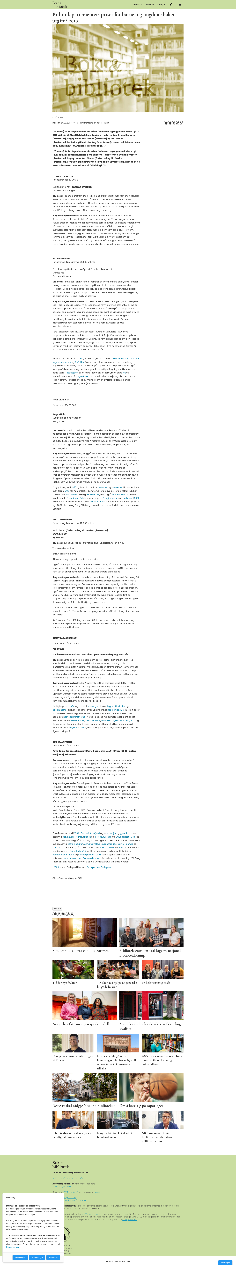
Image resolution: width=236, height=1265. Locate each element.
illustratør (134, 358)
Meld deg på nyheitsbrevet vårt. (68, 1178)
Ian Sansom (58, 847)
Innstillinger (225, 1263)
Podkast (150, 4)
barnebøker (72, 494)
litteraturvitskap (103, 836)
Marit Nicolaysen (110, 720)
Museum (99, 1192)
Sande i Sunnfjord (90, 833)
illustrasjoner (71, 372)
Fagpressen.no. (13, 1247)
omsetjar (111, 833)
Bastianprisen (59, 854)
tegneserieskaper (61, 362)
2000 (137, 498)
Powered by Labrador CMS (118, 1261)
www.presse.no (129, 1219)
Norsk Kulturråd (78, 851)
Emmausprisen (97, 501)
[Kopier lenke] (177, 123)
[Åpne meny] (180, 4)
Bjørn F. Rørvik (77, 720)
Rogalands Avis (115, 709)
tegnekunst (83, 376)
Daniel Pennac (125, 844)
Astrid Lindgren (75, 844)
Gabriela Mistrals (91, 858)
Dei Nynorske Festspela (99, 867)
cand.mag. (68, 836)
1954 (76, 833)
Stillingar (161, 4)
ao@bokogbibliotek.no (63, 1186)
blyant (73, 727)
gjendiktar (125, 833)
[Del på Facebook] (166, 123)
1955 (74, 487)
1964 (72, 706)
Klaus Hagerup (127, 720)
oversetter (116, 487)
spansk (87, 836)
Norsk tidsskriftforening (75, 1200)
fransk (79, 836)
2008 (98, 854)
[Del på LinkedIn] (169, 123)
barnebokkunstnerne (74, 716)
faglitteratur (92, 494)
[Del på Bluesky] (181, 123)
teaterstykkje (107, 847)
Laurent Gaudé (109, 844)
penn (83, 727)
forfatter (79, 362)
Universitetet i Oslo (125, 836)
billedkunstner (120, 358)
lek (124, 372)
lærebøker (126, 498)
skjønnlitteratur (120, 494)
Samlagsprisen (86, 854)
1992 (66, 490)
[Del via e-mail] (173, 123)
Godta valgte (37, 1257)
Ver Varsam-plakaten (92, 1214)
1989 (120, 847)
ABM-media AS (71, 1192)
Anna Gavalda (92, 844)
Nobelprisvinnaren (72, 858)
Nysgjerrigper (110, 498)
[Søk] (171, 4)
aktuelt (57, 909)
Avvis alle (53, 1257)
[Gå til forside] (80, 4)
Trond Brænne (92, 720)
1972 (81, 358)
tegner (110, 706)
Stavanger (93, 706)
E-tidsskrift (138, 4)
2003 (71, 854)
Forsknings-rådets (76, 498)
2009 (56, 867)
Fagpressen (70, 1197)
